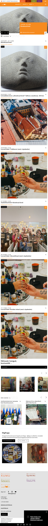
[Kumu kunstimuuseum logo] (22, 1)
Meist (30, 4)
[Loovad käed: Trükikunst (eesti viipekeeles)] (24, 175)
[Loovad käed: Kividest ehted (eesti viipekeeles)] (24, 336)
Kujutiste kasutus (4, 522)
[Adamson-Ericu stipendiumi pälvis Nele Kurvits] (36, 415)
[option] (33, 28)
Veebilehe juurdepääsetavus (7, 518)
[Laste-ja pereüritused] (27, 385)
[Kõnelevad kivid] (24, 69)
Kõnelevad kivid (25, 26)
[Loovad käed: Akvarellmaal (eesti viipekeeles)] (24, 282)
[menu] (45, 4)
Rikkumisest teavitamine (6, 521)
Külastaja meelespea (5, 523)
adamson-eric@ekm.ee (6, 505)
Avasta (24, 4)
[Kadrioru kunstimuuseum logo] (28, 1)
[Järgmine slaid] (8, 33)
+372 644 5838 (4, 501)
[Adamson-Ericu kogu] (8, 385)
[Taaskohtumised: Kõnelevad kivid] (24, 229)
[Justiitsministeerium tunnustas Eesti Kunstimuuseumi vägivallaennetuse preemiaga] (11, 415)
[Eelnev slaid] (2, 33)
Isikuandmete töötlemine (6, 520)
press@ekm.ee (4, 508)
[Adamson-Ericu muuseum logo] (45, 1)
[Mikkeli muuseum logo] (34, 1)
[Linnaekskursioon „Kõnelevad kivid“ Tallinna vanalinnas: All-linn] (24, 122)
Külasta (17, 4)
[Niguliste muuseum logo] (39, 1)
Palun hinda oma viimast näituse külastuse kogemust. (36, 518)
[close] (46, 512)
